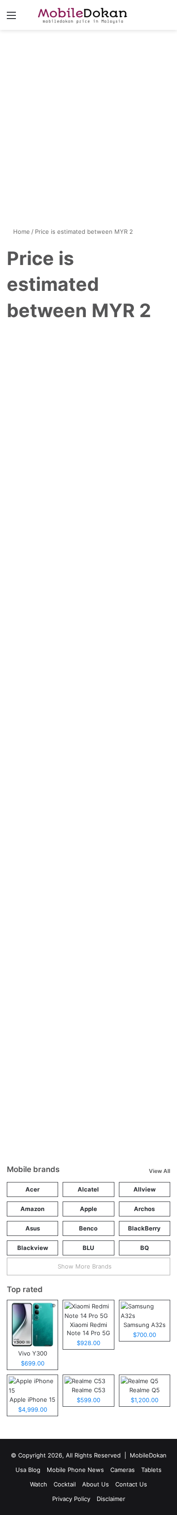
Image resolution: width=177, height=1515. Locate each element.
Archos (144, 1208)
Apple (88, 1208)
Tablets (151, 1469)
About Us (95, 1484)
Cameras (122, 1469)
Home (20, 231)
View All (159, 1171)
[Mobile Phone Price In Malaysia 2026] (80, 15)
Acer (32, 1189)
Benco (88, 1228)
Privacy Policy (71, 1498)
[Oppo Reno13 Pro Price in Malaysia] (88, 741)
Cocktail (65, 1484)
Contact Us (131, 1484)
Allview (144, 1189)
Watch (38, 1484)
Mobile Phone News (40, 343)
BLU (88, 1247)
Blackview (32, 1247)
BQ (144, 1247)
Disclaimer (111, 1498)
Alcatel (88, 1189)
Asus (32, 1228)
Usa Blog (27, 1469)
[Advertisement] (88, 131)
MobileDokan (148, 1455)
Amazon (32, 1208)
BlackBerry (144, 1228)
